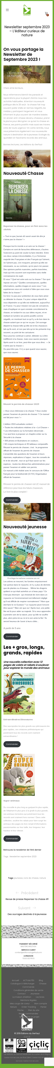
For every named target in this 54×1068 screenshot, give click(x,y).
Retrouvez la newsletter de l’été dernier (22, 849)
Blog (41, 980)
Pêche (20, 1010)
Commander (12, 500)
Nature (13, 1007)
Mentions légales (28, 1000)
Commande (28, 987)
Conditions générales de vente (28, 990)
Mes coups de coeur (20, 1003)
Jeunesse (34, 993)
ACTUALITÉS (28, 980)
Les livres (40, 997)
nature (42, 878)
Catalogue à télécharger (22, 983)
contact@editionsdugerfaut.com (28, 952)
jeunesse (18, 878)
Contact (21, 993)
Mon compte (40, 1003)
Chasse (42, 983)
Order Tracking (28, 1007)
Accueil (15, 980)
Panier (44, 1007)
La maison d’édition (21, 997)
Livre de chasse (31, 878)
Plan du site (33, 1010)
